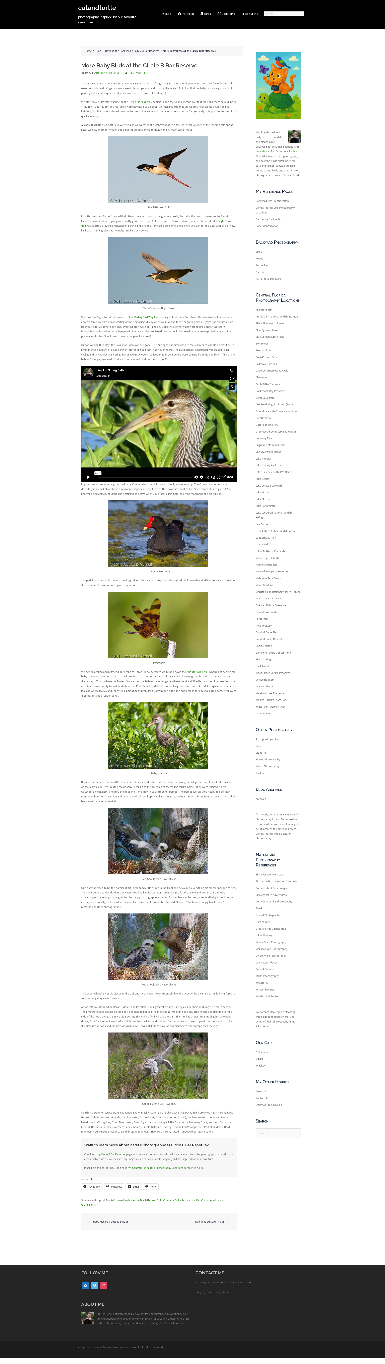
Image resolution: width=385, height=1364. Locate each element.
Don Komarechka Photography (274, 901)
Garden (260, 272)
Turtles (260, 773)
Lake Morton (263, 499)
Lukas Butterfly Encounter (271, 551)
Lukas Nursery (264, 935)
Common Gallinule (173, 1200)
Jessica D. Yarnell (129, 1347)
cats (262, 151)
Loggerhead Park (266, 537)
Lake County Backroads (270, 465)
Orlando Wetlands (266, 612)
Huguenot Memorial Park (270, 445)
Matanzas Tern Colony (269, 578)
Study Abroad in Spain (269, 1105)
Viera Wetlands (265, 686)
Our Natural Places (267, 962)
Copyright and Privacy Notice (213, 1292)
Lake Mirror (262, 492)
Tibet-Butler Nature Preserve (273, 673)
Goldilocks (262, 1052)
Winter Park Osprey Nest (270, 706)
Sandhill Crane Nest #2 (269, 639)
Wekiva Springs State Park (271, 700)
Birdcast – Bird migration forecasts (277, 881)
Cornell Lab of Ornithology (271, 888)
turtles (293, 151)
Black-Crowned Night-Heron (122, 1200)
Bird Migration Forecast (270, 874)
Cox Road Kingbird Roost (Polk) (274, 404)
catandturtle (97, 7)
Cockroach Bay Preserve (270, 391)
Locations (228, 13)
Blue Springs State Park (270, 336)
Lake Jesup (262, 479)
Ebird (259, 908)
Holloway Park (264, 438)
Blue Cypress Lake (267, 330)
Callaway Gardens (266, 364)
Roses (259, 258)
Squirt (259, 1059)
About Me (251, 13)
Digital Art (261, 752)
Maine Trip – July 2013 (268, 558)
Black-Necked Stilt (151, 1200)
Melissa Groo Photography (272, 949)
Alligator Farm (264, 309)
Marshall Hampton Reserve (272, 571)
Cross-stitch (263, 1091)
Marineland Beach (266, 564)
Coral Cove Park (265, 398)
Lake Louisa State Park (269, 485)
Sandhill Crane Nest (267, 632)
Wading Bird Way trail (146, 317)
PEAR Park (262, 619)
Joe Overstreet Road (268, 452)
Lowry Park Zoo (265, 544)
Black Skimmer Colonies (270, 323)
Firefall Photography (268, 915)
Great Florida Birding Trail (271, 928)
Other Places (263, 713)
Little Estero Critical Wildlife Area (275, 531)
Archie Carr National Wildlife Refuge (277, 316)
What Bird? (262, 982)
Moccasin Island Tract (268, 598)
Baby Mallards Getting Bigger (110, 1221)
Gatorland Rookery (267, 425)
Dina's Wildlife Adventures (271, 895)
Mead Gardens (264, 585)
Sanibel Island (264, 646)
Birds (207, 13)
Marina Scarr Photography (271, 942)
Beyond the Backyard (118, 51)
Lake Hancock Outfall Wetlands (274, 472)
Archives (261, 799)
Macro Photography (267, 766)
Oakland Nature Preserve (271, 605)
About (106, 1318)
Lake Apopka (263, 458)
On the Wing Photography (271, 955)
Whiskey (261, 1065)
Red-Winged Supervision (210, 1221)
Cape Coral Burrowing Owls (272, 370)
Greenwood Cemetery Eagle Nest (276, 431)
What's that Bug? (265, 989)
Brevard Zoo (263, 350)
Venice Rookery (265, 679)
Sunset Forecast (266, 969)
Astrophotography (267, 739)
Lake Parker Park (266, 506)
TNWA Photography (267, 976)
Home (88, 51)
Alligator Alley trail (197, 672)
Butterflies (262, 265)
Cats (258, 746)
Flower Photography (268, 759)
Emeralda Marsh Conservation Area (277, 411)
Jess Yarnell (137, 73)
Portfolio (188, 13)
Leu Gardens (263, 524)
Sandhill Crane (89, 1205)
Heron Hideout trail (140, 102)
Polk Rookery (264, 625)
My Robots (262, 1098)
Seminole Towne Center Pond (273, 652)
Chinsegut (262, 377)
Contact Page (215, 1282)
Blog (168, 13)
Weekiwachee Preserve (270, 693)
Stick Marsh (263, 666)
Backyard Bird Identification (272, 201)
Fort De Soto (263, 418)
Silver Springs (264, 659)
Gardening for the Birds (270, 219)
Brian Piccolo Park (266, 357)
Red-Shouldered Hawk (209, 1200)
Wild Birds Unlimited (267, 996)
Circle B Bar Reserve (147, 51)
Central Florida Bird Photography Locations (157, 1168)
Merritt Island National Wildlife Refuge (278, 592)
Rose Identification (267, 226)
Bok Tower (262, 343)
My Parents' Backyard (268, 278)
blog (161, 1323)
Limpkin (190, 1200)
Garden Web (263, 922)
